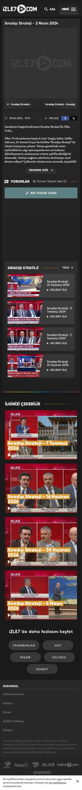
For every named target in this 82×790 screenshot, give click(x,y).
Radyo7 (22, 764)
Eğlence (59, 657)
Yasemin (42, 772)
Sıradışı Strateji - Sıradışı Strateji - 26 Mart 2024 (22, 106)
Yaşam (25, 657)
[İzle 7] (20, 9)
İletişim (8, 730)
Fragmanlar (24, 645)
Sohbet (42, 669)
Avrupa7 (35, 764)
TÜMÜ (66, 268)
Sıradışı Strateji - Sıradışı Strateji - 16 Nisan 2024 (60, 106)
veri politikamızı (57, 782)
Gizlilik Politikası (13, 721)
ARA (52, 9)
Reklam (8, 703)
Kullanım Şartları (13, 694)
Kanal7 (7, 764)
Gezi (58, 645)
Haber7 (68, 764)
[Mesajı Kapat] (77, 781)
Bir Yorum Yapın (43, 193)
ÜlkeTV (48, 764)
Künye (7, 712)
